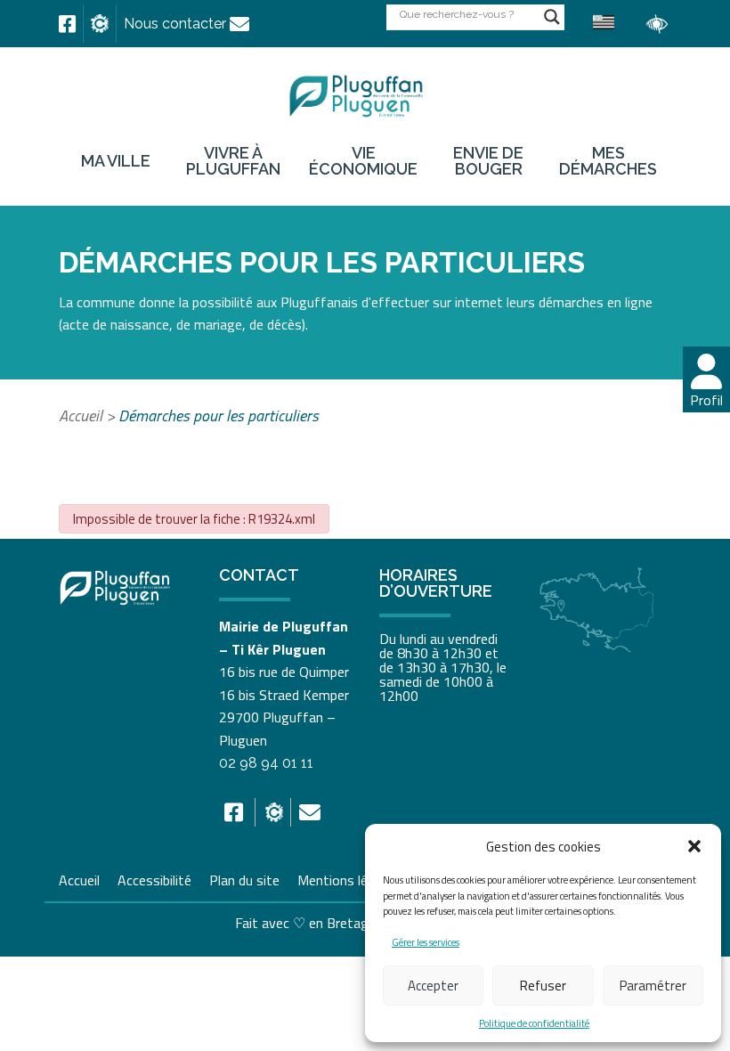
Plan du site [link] (244, 878)
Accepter (433, 985)
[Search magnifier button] (551, 16)
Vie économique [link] (363, 161)
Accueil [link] (80, 415)
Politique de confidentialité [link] (534, 1023)
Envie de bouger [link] (488, 161)
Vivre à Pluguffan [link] (233, 161)
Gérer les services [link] (425, 942)
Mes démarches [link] (608, 161)
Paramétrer (653, 985)
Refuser (543, 985)
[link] (67, 24)
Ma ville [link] (115, 161)
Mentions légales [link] (348, 878)
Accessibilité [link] (154, 878)
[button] (694, 846)
